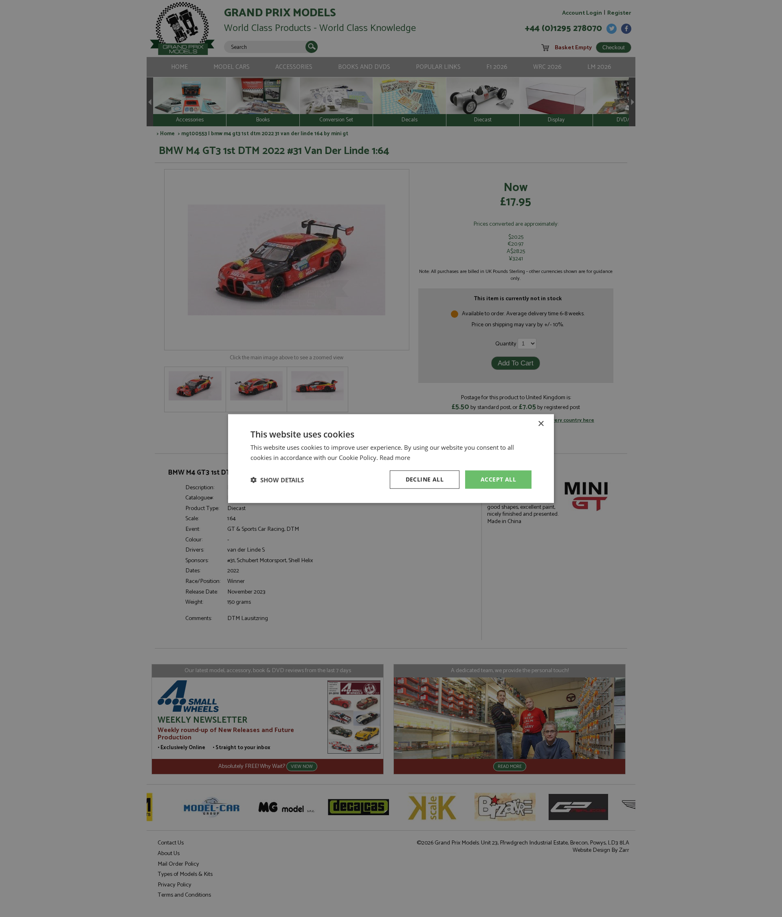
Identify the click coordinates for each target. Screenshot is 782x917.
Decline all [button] (425, 479)
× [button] (541, 423)
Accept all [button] (498, 479)
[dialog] (391, 458)
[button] (277, 479)
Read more (395, 457)
